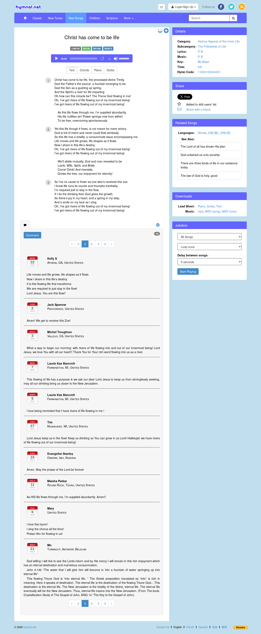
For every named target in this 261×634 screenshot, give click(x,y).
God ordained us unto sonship (200, 155)
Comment (32, 235)
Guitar (111, 70)
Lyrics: (182, 51)
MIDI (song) (212, 211)
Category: (184, 41)
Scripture (112, 18)
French (190, 627)
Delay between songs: (192, 255)
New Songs (76, 18)
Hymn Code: (186, 72)
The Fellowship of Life (212, 46)
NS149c (97, 48)
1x (109, 59)
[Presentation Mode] (160, 31)
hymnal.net (29, 627)
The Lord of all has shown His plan (203, 146)
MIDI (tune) (229, 211)
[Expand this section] (166, 31)
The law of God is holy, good (199, 176)
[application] (92, 58)
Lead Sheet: (186, 206)
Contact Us (162, 627)
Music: (182, 57)
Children (94, 18)
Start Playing (188, 271)
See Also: (188, 139)
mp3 (200, 211)
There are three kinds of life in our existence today (209, 165)
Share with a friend (198, 109)
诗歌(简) (225, 133)
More (128, 18)
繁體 (224, 627)
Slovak (202, 133)
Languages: (186, 133)
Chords (84, 70)
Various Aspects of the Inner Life (219, 41)
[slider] (124, 58)
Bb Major (203, 62)
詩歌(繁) (213, 133)
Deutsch (203, 627)
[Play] (56, 59)
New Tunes (55, 18)
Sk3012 (108, 48)
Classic (37, 18)
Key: (180, 62)
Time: (181, 67)
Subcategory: (186, 46)
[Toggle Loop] (103, 59)
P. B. (200, 51)
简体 (214, 627)
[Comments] (25, 224)
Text (72, 70)
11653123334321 (209, 72)
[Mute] (116, 59)
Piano (98, 70)
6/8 (200, 67)
